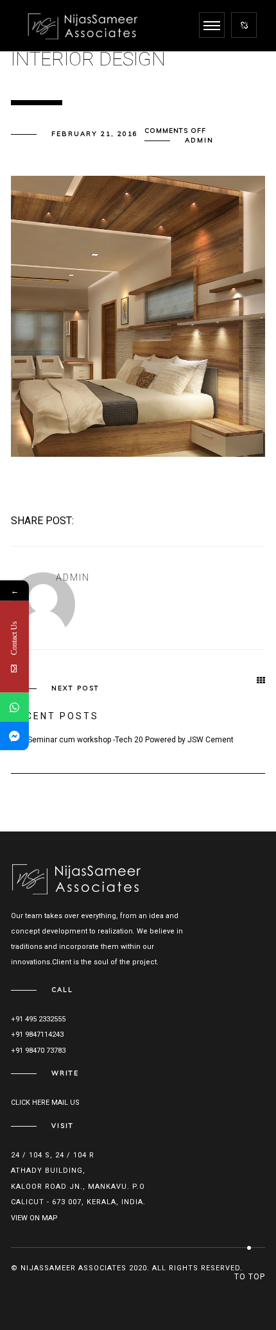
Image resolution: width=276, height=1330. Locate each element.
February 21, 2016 (94, 134)
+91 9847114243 (37, 1034)
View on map (34, 1218)
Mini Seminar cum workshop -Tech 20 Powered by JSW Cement (122, 739)
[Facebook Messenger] (14, 735)
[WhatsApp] (14, 706)
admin (199, 140)
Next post (75, 688)
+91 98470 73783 (38, 1050)
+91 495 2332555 (38, 1019)
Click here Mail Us (45, 1102)
